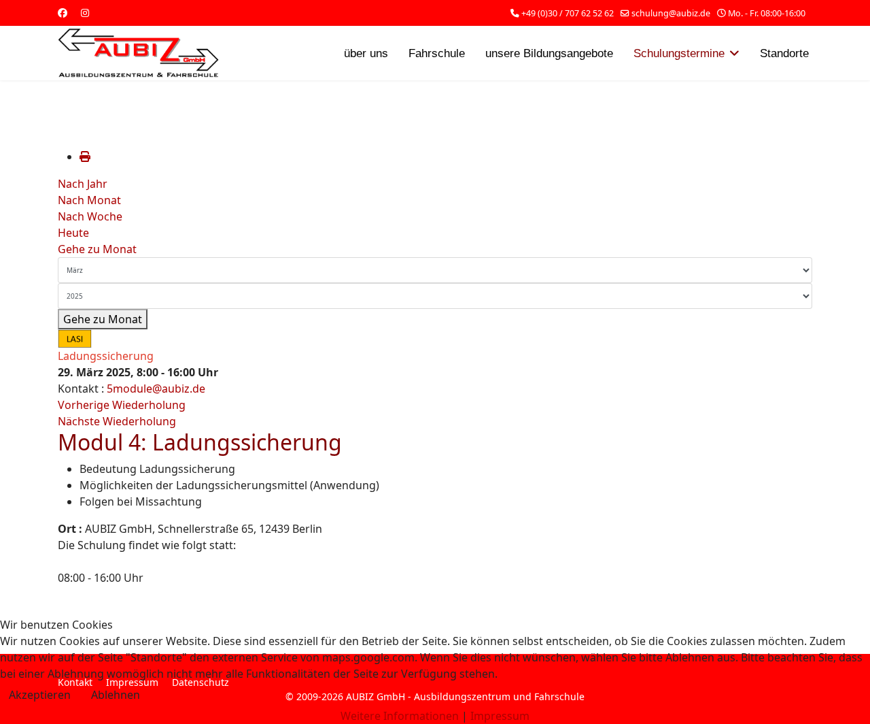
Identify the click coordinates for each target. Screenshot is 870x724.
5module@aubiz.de (156, 388)
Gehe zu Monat (97, 249)
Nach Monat (89, 200)
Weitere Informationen (400, 715)
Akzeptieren (40, 694)
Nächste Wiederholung (117, 421)
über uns (366, 53)
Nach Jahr (82, 183)
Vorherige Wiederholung (122, 404)
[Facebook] (62, 12)
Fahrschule (436, 53)
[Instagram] (85, 12)
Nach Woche (90, 216)
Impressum (499, 715)
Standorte (784, 53)
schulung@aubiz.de (670, 13)
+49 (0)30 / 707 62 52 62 (567, 13)
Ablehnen (115, 694)
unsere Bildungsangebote (549, 53)
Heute (73, 232)
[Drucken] (85, 156)
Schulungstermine (679, 53)
